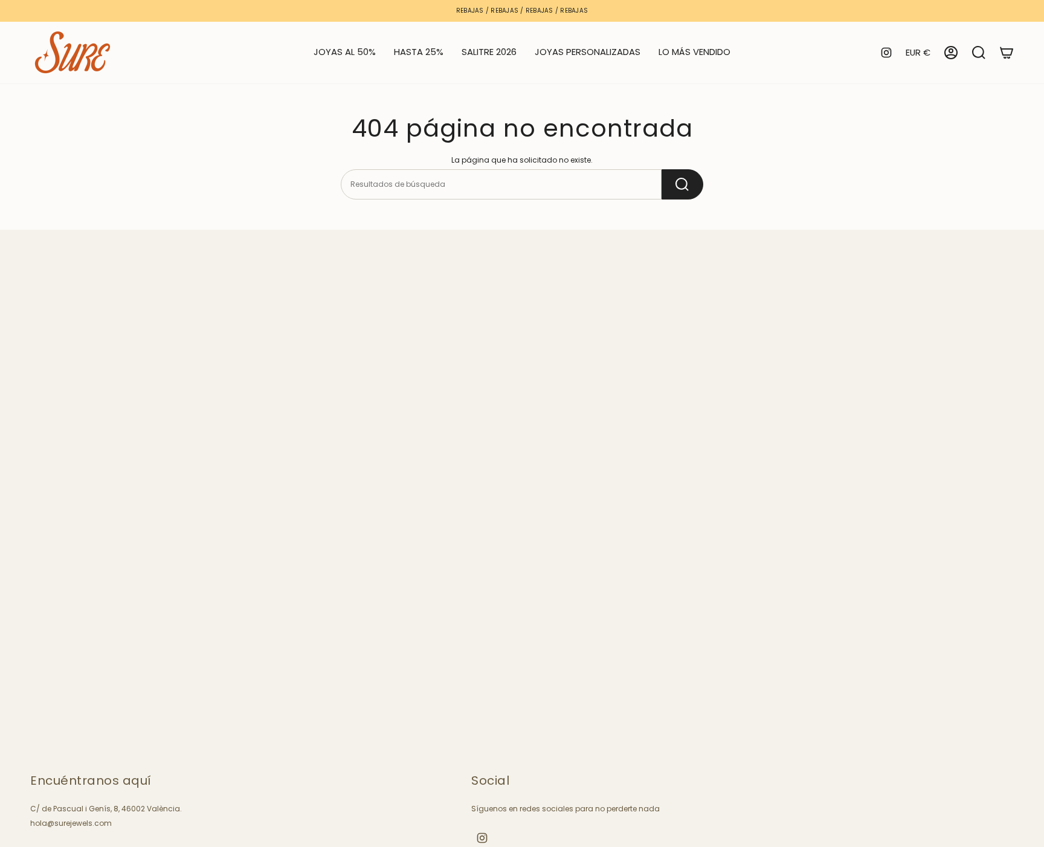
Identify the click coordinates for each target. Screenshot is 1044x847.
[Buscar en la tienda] (682, 184)
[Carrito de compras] (1006, 52)
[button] (419, 52)
